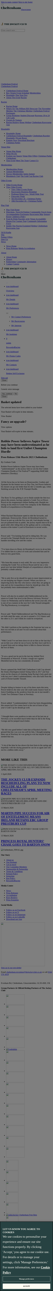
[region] (26, 1256)
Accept (26, 1286)
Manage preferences (26, 1279)
